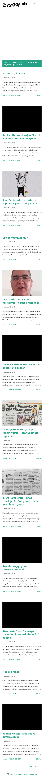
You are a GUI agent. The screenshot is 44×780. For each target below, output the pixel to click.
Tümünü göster (34, 62)
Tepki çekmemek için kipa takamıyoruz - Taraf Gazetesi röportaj (20, 433)
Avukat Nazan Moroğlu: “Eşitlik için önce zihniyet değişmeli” (21, 137)
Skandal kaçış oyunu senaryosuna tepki (15, 567)
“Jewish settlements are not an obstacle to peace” (21, 366)
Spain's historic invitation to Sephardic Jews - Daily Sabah (19, 201)
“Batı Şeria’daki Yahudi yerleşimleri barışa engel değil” (21, 301)
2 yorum (12, 458)
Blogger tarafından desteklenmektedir (23, 774)
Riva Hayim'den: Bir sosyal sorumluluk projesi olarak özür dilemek (21, 634)
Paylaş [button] (4, 95)
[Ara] (35, 3)
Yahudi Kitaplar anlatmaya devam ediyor (18, 735)
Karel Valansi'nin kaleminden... (14, 5)
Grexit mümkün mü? (15, 237)
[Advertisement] (22, 35)
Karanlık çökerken (13, 73)
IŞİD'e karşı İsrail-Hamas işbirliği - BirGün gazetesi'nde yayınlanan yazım (20, 501)
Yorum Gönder (15, 95)
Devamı (39, 95)
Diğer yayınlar (36, 767)
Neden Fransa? (11, 671)
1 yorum (12, 260)
